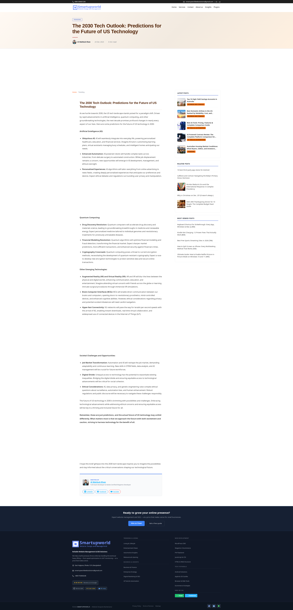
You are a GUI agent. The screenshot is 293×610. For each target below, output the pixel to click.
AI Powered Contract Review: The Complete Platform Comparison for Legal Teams (201, 135)
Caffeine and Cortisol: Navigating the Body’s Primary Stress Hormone (197, 177)
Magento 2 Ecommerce (183, 548)
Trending (77, 19)
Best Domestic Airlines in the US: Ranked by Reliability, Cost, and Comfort (200, 112)
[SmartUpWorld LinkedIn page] (214, 606)
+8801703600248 (80, 576)
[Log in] (216, 2)
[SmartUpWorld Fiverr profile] (219, 606)
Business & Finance (130, 567)
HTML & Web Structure (183, 562)
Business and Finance (196, 104)
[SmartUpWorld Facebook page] (209, 606)
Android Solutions (181, 572)
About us (199, 7)
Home (174, 7)
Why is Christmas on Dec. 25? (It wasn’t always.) (195, 195)
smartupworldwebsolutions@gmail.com (199, 2)
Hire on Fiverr (136, 523)
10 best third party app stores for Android (193, 170)
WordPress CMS (180, 543)
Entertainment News (131, 548)
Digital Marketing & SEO (132, 576)
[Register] (220, 2)
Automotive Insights (131, 553)
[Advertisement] (146, 67)
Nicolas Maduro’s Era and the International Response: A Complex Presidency (199, 186)
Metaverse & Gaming (131, 557)
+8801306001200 (79, 2)
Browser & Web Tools (182, 581)
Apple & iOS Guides (181, 576)
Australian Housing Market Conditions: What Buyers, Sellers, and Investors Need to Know (202, 147)
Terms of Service (148, 606)
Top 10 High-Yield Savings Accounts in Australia (202, 100)
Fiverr (181, 596)
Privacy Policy (136, 606)
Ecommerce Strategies (182, 586)
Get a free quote (155, 523)
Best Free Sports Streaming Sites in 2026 (192, 240)
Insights (208, 7)
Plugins (217, 7)
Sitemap (158, 606)
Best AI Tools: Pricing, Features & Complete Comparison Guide (200, 124)
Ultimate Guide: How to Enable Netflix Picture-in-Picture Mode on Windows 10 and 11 (196, 255)
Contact (190, 7)
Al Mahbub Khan (83, 42)
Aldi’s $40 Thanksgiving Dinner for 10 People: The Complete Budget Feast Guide (200, 204)
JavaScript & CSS (180, 557)
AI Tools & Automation (196, 128)
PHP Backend (179, 553)
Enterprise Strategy (130, 572)
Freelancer (192, 596)
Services (182, 7)
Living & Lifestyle (129, 543)
